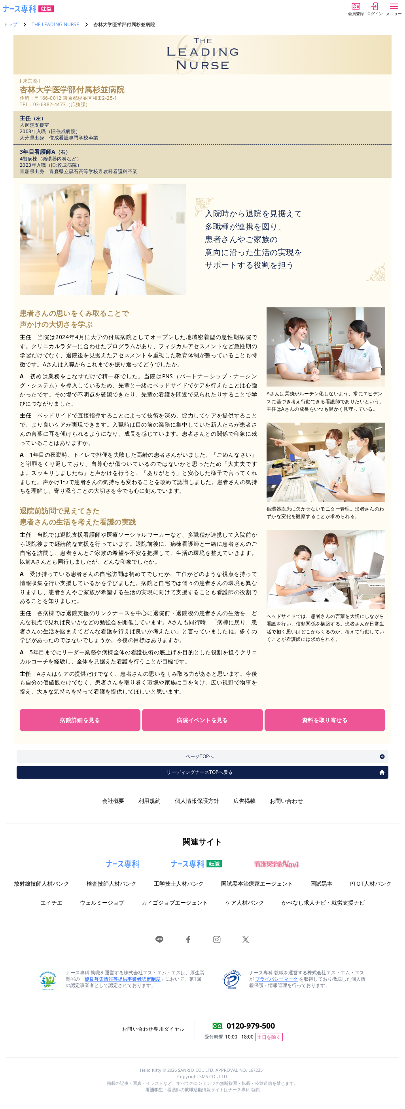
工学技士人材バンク (179, 883)
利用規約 (149, 800)
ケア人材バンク (244, 902)
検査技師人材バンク (111, 883)
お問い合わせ (286, 800)
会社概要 (113, 800)
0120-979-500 (251, 1025)
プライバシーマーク (276, 979)
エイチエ (51, 902)
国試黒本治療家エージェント (257, 883)
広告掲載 (244, 800)
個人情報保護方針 (197, 800)
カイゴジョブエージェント (175, 902)
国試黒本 (321, 883)
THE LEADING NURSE (55, 24)
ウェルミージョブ (102, 902)
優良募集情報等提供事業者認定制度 (123, 979)
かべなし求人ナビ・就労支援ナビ (323, 902)
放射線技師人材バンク (41, 883)
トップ (10, 24)
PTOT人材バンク (371, 883)
